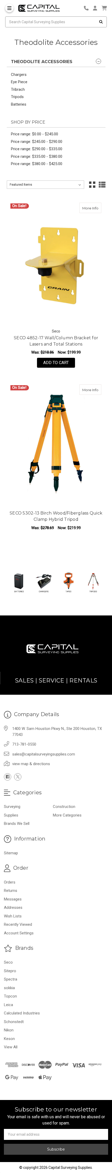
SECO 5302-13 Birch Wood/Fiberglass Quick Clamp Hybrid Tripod (56, 516)
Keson (9, 1038)
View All (10, 1047)
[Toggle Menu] (9, 8)
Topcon (10, 996)
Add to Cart (56, 362)
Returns (10, 890)
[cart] (104, 8)
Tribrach (18, 89)
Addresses (13, 907)
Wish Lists (13, 916)
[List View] (102, 184)
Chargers (19, 74)
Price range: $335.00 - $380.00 (36, 156)
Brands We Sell (16, 823)
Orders (9, 882)
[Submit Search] (101, 21)
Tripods (17, 96)
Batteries (18, 104)
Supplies (11, 815)
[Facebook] (7, 777)
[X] (17, 777)
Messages (13, 899)
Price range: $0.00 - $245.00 (34, 134)
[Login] (97, 8)
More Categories (67, 815)
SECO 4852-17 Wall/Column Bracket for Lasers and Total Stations (56, 341)
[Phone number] (88, 8)
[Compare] (95, 208)
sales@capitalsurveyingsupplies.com (43, 754)
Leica (8, 1004)
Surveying (12, 806)
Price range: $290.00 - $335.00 (36, 149)
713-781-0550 (24, 744)
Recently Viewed (18, 924)
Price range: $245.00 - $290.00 (36, 141)
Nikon (9, 1030)
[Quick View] (85, 208)
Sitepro (10, 971)
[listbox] (45, 185)
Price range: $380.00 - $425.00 (36, 163)
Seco (8, 962)
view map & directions (31, 763)
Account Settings (19, 933)
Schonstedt (14, 1021)
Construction (64, 806)
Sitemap (11, 853)
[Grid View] (92, 185)
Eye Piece (19, 82)
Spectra (10, 979)
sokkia (9, 987)
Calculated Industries (22, 1013)
